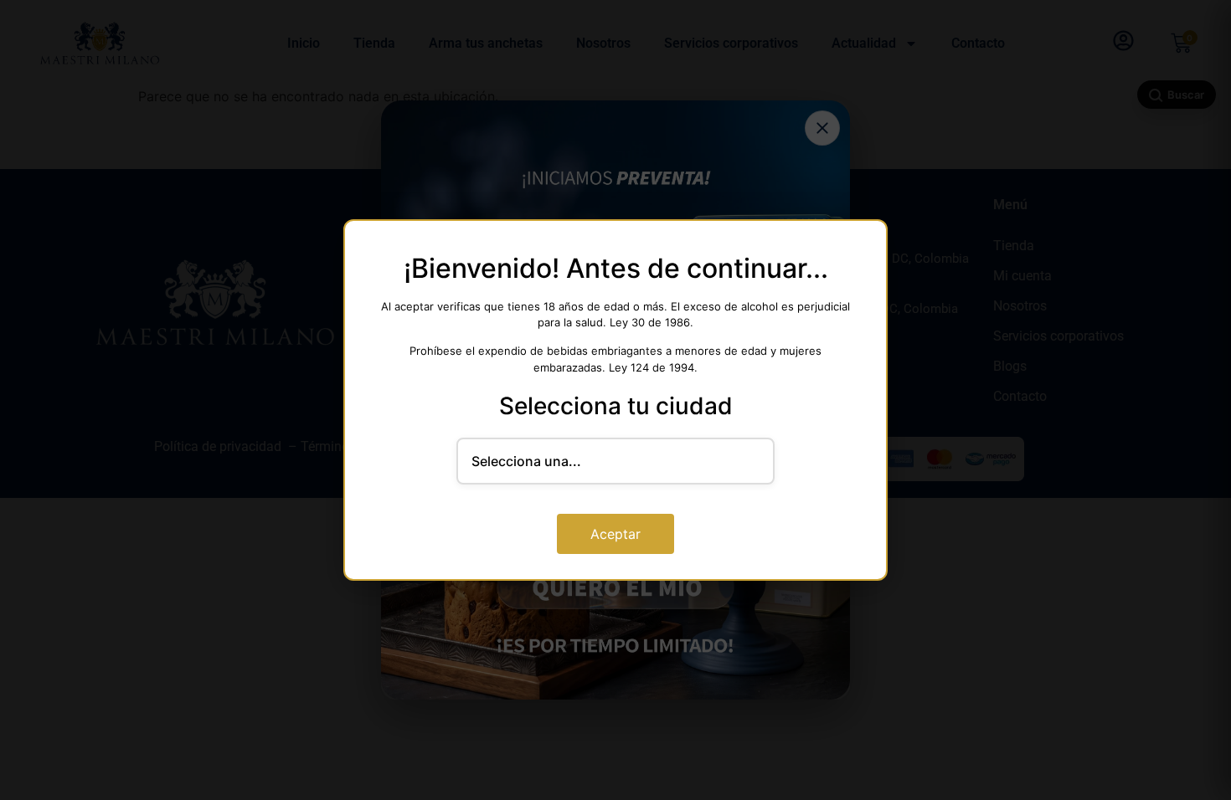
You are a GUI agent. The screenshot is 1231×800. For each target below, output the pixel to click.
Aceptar (615, 534)
